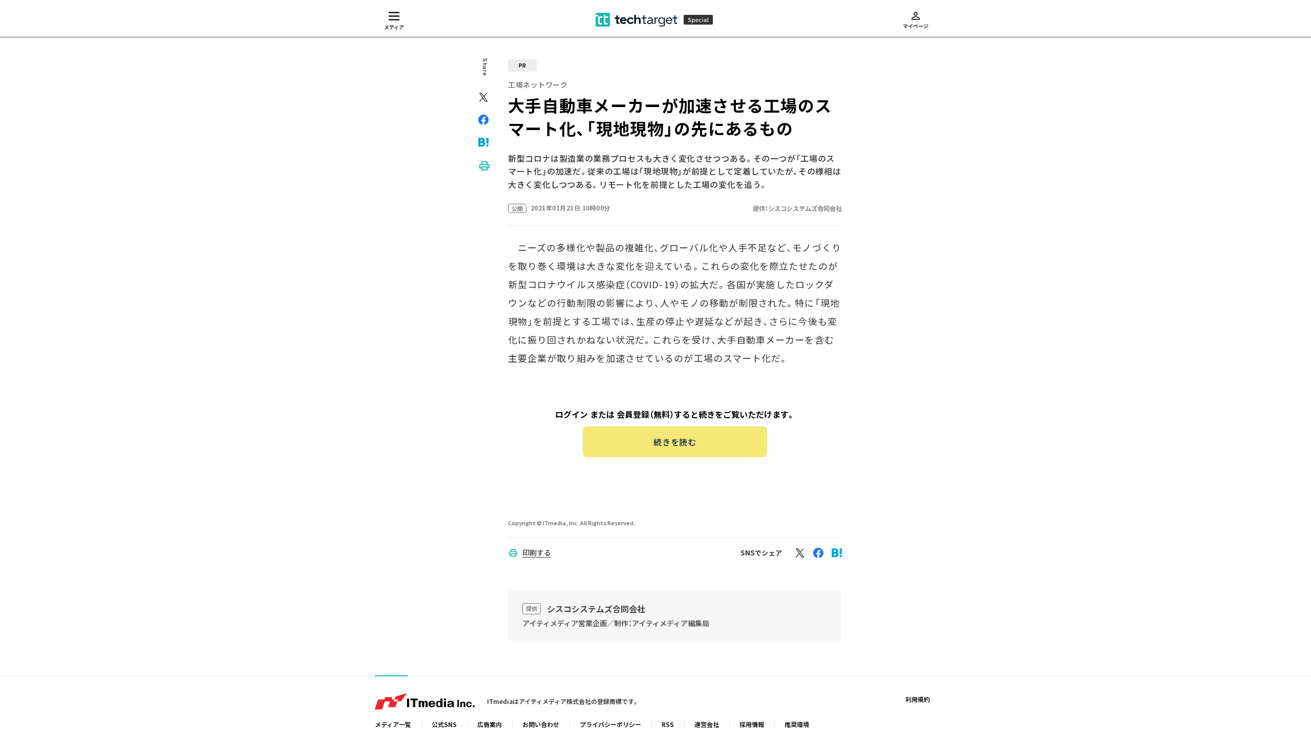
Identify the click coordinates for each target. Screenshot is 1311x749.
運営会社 (706, 724)
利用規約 (917, 699)
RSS (668, 724)
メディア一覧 (393, 724)
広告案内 (489, 724)
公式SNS (444, 724)
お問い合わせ (540, 724)
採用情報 (751, 724)
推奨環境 (797, 724)
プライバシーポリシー (610, 724)
